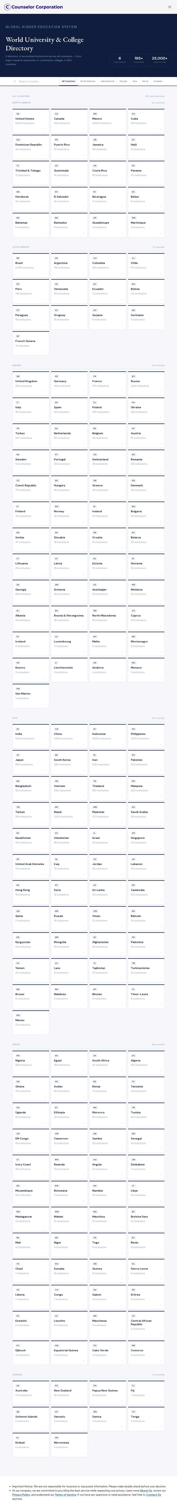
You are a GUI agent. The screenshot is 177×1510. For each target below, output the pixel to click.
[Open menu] (169, 7)
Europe (123, 81)
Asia (135, 81)
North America (88, 81)
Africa (145, 81)
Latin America (107, 81)
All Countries (68, 81)
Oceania (157, 81)
